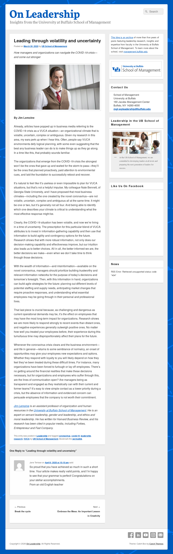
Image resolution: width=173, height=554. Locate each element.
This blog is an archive (122, 37)
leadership (86, 435)
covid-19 (75, 435)
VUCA (27, 438)
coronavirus (64, 435)
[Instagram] (153, 535)
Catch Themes (156, 543)
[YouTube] (146, 535)
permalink (77, 438)
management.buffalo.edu (135, 51)
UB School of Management (54, 46)
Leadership (41, 435)
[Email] (160, 535)
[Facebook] (131, 535)
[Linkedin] (138, 535)
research (18, 438)
